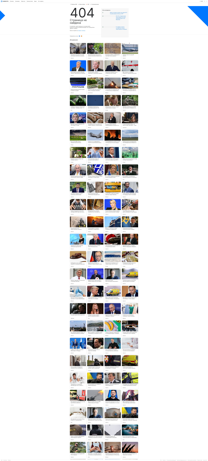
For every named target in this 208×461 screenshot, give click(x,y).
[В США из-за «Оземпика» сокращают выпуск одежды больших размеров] (130, 311)
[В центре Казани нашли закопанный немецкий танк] (95, 190)
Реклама (9, 460)
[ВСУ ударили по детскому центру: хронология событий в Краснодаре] (78, 398)
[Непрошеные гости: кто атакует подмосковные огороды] (113, 103)
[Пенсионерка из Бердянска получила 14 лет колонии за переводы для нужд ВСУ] (78, 363)
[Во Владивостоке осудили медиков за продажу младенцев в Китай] (78, 259)
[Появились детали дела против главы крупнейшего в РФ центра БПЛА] (113, 450)
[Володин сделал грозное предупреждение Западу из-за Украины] (113, 120)
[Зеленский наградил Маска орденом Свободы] (95, 346)
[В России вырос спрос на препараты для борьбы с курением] (95, 155)
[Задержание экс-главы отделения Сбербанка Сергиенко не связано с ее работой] (95, 433)
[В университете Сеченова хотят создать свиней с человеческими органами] (95, 120)
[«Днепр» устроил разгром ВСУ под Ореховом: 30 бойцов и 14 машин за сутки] (130, 103)
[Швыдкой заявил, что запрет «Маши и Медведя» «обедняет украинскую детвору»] (130, 242)
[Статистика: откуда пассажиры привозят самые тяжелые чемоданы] (113, 190)
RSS (161, 460)
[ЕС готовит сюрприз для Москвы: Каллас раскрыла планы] (113, 172)
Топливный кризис (95, 4)
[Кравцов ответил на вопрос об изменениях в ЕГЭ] (113, 381)
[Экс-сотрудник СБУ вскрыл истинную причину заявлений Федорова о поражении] (113, 346)
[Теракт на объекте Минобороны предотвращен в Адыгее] (78, 433)
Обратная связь (199, 460)
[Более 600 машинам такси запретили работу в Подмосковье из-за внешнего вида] (130, 433)
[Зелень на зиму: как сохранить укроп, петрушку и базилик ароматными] (95, 86)
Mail (1, 460)
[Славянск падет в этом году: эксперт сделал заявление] (95, 363)
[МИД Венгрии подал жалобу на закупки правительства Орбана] (95, 276)
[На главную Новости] (5, 1)
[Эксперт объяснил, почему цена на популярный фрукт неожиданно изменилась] (113, 329)
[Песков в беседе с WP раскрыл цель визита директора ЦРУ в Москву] (113, 155)
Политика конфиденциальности (182, 460)
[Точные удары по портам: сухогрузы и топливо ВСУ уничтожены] (95, 224)
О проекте (164, 460)
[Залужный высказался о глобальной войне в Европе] (130, 224)
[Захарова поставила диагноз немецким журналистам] (78, 242)
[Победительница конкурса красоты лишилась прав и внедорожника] (95, 311)
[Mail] (1, 1)
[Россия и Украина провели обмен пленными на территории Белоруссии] (95, 172)
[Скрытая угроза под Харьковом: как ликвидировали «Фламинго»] (130, 138)
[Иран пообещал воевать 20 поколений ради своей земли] (130, 398)
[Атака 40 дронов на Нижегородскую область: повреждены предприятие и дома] (78, 224)
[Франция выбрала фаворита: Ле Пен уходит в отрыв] (78, 120)
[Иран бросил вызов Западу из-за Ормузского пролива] (130, 450)
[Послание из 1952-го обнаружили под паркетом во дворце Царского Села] (113, 51)
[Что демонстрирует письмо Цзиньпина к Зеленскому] (78, 190)
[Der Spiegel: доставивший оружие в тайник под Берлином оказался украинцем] (130, 381)
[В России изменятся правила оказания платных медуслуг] (130, 346)
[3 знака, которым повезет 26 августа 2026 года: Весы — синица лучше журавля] (130, 120)
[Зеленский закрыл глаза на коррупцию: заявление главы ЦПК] (130, 415)
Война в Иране (82, 4)
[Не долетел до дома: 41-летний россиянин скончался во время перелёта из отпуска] (78, 51)
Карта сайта (205, 460)
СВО (88, 4)
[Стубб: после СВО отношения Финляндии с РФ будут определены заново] (78, 346)
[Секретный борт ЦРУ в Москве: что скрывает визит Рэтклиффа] (130, 190)
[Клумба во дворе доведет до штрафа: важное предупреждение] (78, 155)
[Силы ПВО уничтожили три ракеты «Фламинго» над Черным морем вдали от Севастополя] (130, 207)
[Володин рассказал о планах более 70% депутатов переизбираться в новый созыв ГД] (95, 242)
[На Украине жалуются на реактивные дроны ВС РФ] (95, 103)
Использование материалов (192, 460)
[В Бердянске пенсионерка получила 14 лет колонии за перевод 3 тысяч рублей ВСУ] (95, 207)
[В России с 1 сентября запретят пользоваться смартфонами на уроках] (130, 86)
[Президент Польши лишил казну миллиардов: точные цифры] (130, 294)
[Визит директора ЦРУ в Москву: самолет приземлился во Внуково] (78, 68)
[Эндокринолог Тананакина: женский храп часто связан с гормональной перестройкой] (78, 381)
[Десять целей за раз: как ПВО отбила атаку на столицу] (95, 398)
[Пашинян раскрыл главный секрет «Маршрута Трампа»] (113, 311)
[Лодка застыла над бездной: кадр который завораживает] (130, 155)
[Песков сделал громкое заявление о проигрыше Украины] (95, 68)
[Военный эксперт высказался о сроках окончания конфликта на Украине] (95, 51)
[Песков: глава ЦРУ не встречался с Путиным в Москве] (78, 276)
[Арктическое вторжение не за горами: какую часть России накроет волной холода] (113, 259)
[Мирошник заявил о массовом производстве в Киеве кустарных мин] (95, 415)
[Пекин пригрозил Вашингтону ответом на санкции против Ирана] (113, 415)
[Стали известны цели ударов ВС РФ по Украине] (78, 450)
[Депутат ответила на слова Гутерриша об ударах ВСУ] (113, 224)
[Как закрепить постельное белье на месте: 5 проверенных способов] (78, 415)
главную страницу (81, 30)
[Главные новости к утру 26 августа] (130, 51)
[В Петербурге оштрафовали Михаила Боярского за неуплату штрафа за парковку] (130, 172)
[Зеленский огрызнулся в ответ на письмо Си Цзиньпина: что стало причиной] (113, 398)
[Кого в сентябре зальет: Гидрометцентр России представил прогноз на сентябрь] (78, 138)
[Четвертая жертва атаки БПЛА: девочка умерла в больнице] (130, 276)
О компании (5, 460)
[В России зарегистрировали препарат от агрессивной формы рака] (78, 294)
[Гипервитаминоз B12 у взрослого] (78, 311)
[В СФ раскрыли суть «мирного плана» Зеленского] (95, 381)
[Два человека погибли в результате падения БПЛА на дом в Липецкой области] (130, 68)
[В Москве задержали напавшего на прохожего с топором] (113, 363)
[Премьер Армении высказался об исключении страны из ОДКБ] (78, 172)
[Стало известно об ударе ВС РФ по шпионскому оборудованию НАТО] (113, 86)
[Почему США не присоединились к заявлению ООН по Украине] (130, 329)
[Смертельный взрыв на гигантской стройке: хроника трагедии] (130, 363)
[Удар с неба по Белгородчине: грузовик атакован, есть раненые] (113, 294)
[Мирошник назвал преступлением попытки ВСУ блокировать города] (113, 276)
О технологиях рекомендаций (171, 460)
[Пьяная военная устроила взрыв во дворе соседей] (78, 86)
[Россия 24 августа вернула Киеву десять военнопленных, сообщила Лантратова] (113, 207)
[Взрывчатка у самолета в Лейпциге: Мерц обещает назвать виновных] (95, 259)
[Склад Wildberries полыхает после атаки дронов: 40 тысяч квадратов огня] (113, 138)
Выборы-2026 (74, 4)
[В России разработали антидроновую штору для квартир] (113, 433)
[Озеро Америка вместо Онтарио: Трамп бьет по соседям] (95, 294)
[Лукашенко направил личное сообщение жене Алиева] (113, 68)
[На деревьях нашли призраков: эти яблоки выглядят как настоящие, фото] (130, 259)
